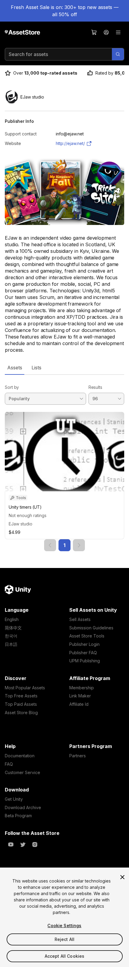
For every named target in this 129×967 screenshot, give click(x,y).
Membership (81, 687)
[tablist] (64, 367)
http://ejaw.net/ (70, 143)
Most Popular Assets (25, 687)
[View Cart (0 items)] (94, 32)
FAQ (9, 764)
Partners (77, 755)
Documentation (19, 755)
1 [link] (64, 545)
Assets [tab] (14, 368)
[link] (50, 545)
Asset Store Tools (86, 635)
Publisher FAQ (83, 652)
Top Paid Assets (21, 704)
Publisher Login (84, 644)
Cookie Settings (64, 925)
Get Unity (14, 799)
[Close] (122, 877)
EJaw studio (20, 523)
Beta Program (18, 815)
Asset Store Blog (21, 712)
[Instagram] (35, 844)
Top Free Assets (21, 695)
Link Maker (80, 695)
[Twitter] (23, 844)
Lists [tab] (36, 368)
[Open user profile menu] (106, 32)
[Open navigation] (118, 32)
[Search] (118, 54)
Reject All (64, 939)
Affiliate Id (78, 704)
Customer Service (22, 772)
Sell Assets (80, 619)
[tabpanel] (64, 463)
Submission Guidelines (91, 627)
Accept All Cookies (65, 956)
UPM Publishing (84, 660)
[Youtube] (11, 844)
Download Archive (23, 807)
